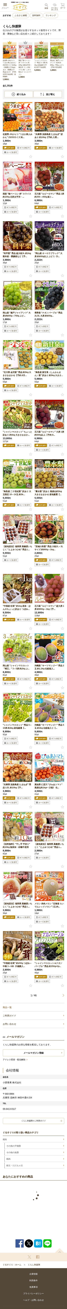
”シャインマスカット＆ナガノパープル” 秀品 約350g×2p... (48, 964)
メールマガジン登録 (34, 1053)
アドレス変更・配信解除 (14, 1059)
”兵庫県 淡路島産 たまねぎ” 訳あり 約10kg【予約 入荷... (49, 136)
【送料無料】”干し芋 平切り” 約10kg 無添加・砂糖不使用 (16, 845)
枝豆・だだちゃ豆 (14, 1165)
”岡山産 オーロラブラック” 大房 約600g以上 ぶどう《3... (48, 255)
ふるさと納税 (21, 15)
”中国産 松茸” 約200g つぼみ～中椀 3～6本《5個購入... (17, 964)
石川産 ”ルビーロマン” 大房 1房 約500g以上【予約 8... (49, 433)
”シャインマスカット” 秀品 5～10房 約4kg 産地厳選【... (17, 726)
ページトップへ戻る (59, 1250)
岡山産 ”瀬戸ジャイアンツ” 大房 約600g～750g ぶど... (17, 314)
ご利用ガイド (9, 1015)
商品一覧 (7, 1007)
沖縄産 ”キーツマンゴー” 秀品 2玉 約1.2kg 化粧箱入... (49, 667)
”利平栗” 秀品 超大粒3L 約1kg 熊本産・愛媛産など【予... (17, 255)
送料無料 (36, 15)
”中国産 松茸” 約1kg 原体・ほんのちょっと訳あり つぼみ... (17, 607)
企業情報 (33, 1274)
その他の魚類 (12, 1152)
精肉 (5, 1139)
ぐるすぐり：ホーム (12, 1265)
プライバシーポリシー (33, 1293)
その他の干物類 (13, 1146)
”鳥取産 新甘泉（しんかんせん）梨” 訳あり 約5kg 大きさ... (49, 374)
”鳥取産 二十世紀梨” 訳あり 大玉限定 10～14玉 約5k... (17, 493)
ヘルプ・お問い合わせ (33, 1300)
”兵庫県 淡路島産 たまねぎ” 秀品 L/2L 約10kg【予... (17, 786)
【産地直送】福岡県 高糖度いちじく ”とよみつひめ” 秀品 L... (17, 548)
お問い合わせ (9, 1024)
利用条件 (33, 1280)
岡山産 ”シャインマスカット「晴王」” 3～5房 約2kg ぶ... (16, 667)
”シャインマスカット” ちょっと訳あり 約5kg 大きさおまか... (17, 433)
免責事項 (33, 1287)
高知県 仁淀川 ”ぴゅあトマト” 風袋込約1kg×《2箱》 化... (48, 786)
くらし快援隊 (34, 1265)
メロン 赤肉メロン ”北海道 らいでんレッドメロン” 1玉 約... (49, 905)
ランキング (51, 15)
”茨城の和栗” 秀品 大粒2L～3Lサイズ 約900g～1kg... (49, 548)
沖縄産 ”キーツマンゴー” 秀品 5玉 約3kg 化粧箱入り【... (49, 726)
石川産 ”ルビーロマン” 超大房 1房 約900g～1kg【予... (49, 607)
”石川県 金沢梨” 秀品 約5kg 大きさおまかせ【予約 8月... (17, 374)
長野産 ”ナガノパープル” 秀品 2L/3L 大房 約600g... (48, 314)
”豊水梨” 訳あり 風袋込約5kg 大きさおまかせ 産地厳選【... (48, 493)
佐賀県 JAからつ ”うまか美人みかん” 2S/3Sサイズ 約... (17, 136)
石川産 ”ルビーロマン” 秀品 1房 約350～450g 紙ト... (49, 195)
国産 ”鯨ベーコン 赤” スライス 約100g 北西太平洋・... (17, 195)
